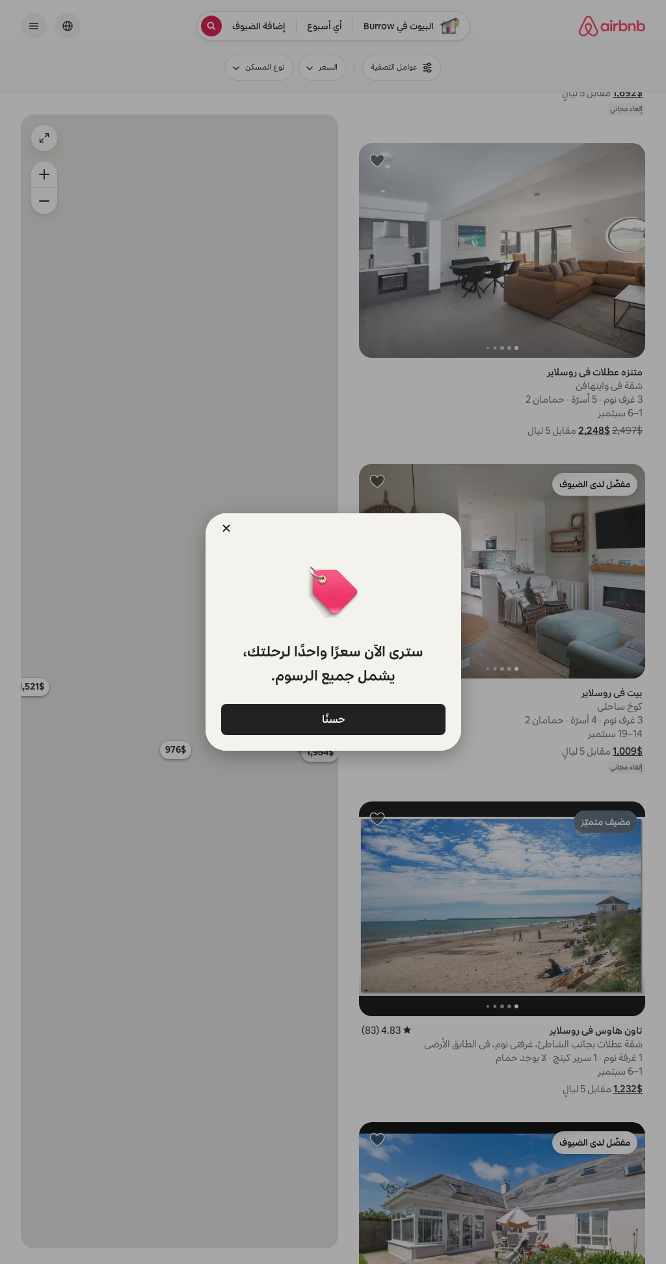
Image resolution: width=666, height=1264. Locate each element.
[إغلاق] (226, 528)
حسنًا (333, 718)
